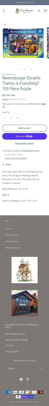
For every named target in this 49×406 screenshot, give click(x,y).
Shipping (5, 99)
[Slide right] (30, 69)
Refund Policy (12, 235)
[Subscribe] (40, 368)
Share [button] (8, 164)
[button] (3, 11)
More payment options (24, 143)
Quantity (6, 112)
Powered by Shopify (33, 401)
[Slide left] (18, 69)
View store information (16, 158)
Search (8, 228)
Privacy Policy (12, 241)
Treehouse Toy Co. (20, 401)
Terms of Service (13, 248)
